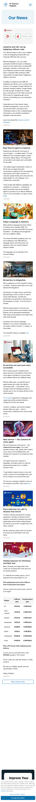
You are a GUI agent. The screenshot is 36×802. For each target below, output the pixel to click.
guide (5, 196)
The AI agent (7, 398)
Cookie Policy (5, 791)
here (27, 333)
